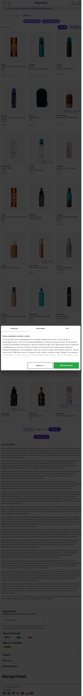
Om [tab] (67, 328)
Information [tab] (40, 328)
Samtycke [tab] (14, 328)
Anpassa (39, 365)
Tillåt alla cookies (66, 365)
